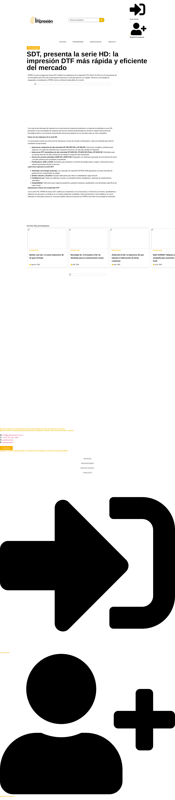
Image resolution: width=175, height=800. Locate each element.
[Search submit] (101, 20)
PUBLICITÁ (112, 42)
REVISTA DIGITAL (96, 42)
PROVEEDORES (78, 42)
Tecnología (33, 48)
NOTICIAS (62, 42)
